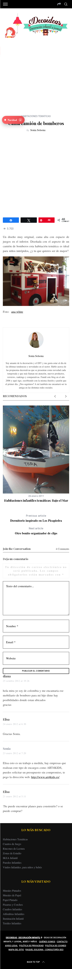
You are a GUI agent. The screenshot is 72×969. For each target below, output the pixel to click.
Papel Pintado (10, 900)
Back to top (33, 962)
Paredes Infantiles (12, 862)
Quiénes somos (47, 941)
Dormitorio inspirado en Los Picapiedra (36, 518)
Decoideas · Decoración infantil (23, 937)
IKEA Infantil (10, 858)
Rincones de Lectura (14, 848)
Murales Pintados (12, 890)
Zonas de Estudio (12, 853)
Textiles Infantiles (12, 923)
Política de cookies (55, 945)
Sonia (7, 749)
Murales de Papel (12, 895)
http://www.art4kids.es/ (45, 777)
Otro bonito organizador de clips (36, 531)
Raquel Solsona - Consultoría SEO (44, 949)
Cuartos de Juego (12, 844)
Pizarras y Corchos (13, 904)
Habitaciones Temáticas (15, 839)
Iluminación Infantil (13, 918)
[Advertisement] (36, 74)
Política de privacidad (31, 945)
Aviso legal (11, 945)
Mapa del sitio (16, 949)
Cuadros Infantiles (12, 909)
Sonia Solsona (37, 130)
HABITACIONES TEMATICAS (36, 116)
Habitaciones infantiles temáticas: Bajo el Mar (36, 501)
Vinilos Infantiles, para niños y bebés (22, 867)
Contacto (62, 941)
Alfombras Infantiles (13, 914)
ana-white (17, 312)
